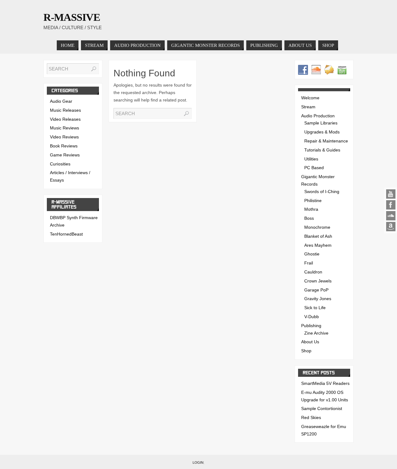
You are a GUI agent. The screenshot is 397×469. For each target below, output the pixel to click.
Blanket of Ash (318, 236)
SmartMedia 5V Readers (325, 383)
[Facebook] (390, 205)
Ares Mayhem (318, 245)
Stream (308, 106)
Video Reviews (64, 136)
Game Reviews (65, 154)
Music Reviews (64, 127)
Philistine (313, 200)
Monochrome (317, 227)
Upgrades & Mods (322, 131)
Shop (306, 350)
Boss (309, 218)
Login (198, 462)
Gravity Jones (317, 298)
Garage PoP (316, 289)
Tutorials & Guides (322, 149)
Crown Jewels (318, 280)
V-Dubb (311, 316)
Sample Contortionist (321, 408)
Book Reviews (64, 145)
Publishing (311, 325)
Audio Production (318, 115)
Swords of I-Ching (321, 191)
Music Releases (65, 110)
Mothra (311, 209)
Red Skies (311, 417)
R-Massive (71, 17)
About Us (310, 341)
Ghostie (311, 253)
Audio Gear (61, 101)
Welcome (310, 97)
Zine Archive (316, 333)
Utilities (311, 158)
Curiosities (60, 163)
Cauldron (313, 271)
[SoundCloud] (390, 215)
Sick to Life (315, 307)
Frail (308, 262)
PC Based (314, 167)
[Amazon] (390, 226)
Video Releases (65, 119)
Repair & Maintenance (326, 140)
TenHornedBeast (66, 234)
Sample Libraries (320, 122)
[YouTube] (390, 194)
